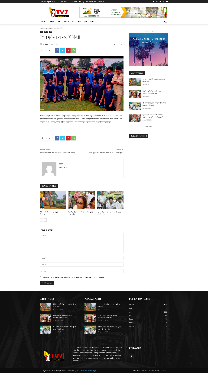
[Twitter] (160, 1)
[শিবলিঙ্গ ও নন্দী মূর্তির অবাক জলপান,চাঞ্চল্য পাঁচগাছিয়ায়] (53, 200)
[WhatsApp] (73, 50)
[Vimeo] (163, 1)
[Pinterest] (68, 50)
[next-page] (45, 220)
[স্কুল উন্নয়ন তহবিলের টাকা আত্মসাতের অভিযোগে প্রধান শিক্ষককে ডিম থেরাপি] (135, 118)
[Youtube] (167, 1)
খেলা (47, 28)
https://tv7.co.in (64, 167)
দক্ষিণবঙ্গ (46, 31)
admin (47, 44)
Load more (148, 127)
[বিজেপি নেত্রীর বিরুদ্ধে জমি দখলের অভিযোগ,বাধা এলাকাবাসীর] (81, 200)
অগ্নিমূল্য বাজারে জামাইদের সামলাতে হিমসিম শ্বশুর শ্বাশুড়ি (106, 152)
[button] (165, 21)
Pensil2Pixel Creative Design (86, 371)
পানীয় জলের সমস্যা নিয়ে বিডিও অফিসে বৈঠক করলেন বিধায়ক (57, 152)
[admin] (41, 44)
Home (42, 28)
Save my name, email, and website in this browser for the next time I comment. (74, 277)
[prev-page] (41, 220)
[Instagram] (157, 1)
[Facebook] (153, 1)
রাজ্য (51, 31)
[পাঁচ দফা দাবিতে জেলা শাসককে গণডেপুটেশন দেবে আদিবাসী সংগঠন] (110, 200)
